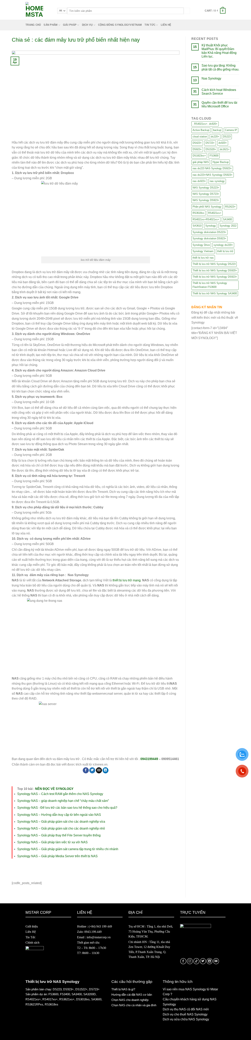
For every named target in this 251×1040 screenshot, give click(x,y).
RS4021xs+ (214, 212)
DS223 (227, 136)
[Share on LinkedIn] (106, 770)
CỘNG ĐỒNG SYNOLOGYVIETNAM (120, 24)
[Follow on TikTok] (196, 961)
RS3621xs (66, 999)
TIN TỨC (150, 24)
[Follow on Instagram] (190, 961)
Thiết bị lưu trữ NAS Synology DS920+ (215, 270)
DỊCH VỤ (87, 24)
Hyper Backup (221, 162)
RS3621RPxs (34, 1004)
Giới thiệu (31, 926)
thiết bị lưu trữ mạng (127, 580)
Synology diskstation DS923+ (209, 238)
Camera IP (231, 130)
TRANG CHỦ (33, 24)
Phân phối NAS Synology (207, 206)
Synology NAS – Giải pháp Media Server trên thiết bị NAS (57, 856)
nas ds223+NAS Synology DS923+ (213, 174)
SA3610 (197, 225)
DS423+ (197, 142)
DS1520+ (211, 149)
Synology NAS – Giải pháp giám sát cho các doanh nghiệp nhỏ (61, 828)
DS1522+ (81, 989)
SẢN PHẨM (50, 24)
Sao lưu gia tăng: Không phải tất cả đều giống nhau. (220, 67)
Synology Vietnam (203, 251)
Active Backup (201, 130)
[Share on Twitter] (92, 770)
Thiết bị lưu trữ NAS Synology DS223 (214, 264)
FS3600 (214, 155)
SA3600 (96, 999)
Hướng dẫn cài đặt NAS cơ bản (131, 994)
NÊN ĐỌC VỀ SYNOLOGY (54, 788)
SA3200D (89, 994)
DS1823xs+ (199, 155)
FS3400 (65, 994)
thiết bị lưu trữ (225, 251)
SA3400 (227, 219)
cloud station (200, 136)
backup (217, 130)
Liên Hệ (30, 931)
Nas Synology (211, 78)
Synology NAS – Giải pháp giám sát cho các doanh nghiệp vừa (61, 821)
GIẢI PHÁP (69, 24)
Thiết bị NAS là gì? (123, 989)
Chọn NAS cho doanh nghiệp (129, 1000)
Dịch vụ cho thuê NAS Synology (185, 1014)
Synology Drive (201, 244)
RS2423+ (230, 206)
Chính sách (32, 942)
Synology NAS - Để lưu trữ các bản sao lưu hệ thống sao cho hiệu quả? (67, 807)
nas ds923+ (199, 181)
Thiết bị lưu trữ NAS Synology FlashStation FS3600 (210, 285)
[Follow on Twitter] (203, 961)
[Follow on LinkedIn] (209, 961)
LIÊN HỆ (166, 24)
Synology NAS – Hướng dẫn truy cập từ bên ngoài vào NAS (59, 814)
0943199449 (149, 759)
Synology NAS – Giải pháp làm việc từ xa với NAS (52, 842)
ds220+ (215, 136)
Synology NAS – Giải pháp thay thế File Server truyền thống (59, 835)
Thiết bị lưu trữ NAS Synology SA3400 (215, 293)
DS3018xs (83, 999)
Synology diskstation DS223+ (209, 232)
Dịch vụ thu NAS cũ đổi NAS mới (186, 1009)
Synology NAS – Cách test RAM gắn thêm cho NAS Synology (60, 794)
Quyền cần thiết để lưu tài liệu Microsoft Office (219, 104)
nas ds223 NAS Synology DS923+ (212, 168)
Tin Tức (30, 937)
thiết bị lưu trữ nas (203, 257)
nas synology (217, 181)
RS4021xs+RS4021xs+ (206, 219)
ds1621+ (225, 149)
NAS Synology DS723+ (206, 193)
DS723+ (210, 142)
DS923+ (197, 149)
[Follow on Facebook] (183, 961)
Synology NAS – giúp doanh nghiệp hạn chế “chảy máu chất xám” (63, 800)
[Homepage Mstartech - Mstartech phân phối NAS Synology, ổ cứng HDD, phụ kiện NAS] (38, 11)
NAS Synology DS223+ (206, 187)
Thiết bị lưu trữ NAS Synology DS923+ (215, 276)
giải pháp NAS (201, 162)
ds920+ (222, 142)
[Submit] (187, 11)
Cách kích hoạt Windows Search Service (219, 91)
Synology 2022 (228, 225)
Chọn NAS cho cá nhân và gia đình (133, 1005)
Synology (210, 225)
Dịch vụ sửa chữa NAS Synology (186, 1019)
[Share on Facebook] (86, 770)
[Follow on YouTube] (216, 961)
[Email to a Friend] (99, 770)
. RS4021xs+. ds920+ (205, 123)
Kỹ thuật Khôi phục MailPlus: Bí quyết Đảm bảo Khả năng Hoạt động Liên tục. (219, 51)
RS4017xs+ (50, 999)
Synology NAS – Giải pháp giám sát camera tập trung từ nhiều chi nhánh (67, 849)
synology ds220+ (223, 244)
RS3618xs (198, 212)
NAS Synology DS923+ (206, 200)
